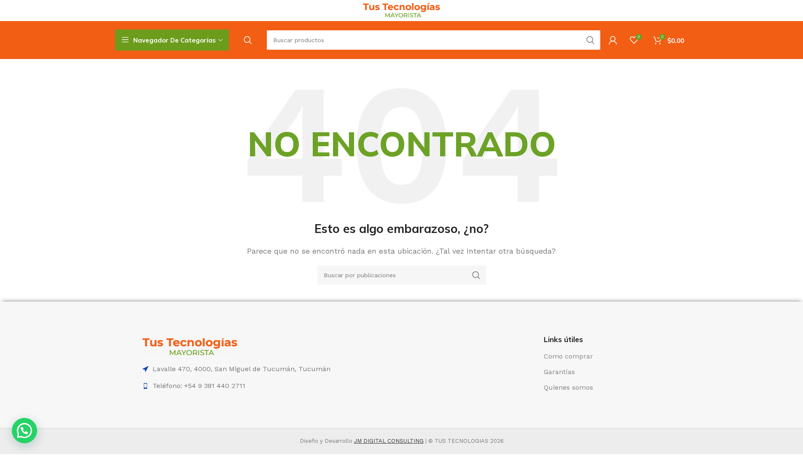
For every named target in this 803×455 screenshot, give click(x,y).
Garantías (559, 372)
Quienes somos (568, 387)
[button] (24, 430)
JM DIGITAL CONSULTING (389, 441)
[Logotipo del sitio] (401, 10)
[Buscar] (247, 40)
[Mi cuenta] (612, 40)
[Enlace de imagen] (189, 346)
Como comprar (568, 356)
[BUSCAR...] (590, 40)
